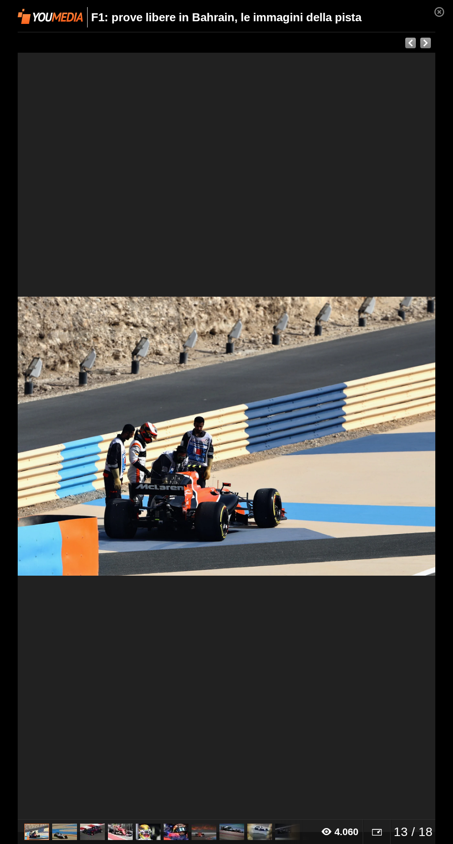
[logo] (50, 16)
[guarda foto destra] (268, 436)
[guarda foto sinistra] (59, 436)
